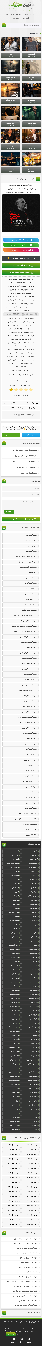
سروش (35, 986)
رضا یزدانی (15, 974)
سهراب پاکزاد (15, 990)
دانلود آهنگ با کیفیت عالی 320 (19, 265)
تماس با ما (13, 1321)
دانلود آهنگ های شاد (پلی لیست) (26, 637)
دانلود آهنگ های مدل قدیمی (28, 722)
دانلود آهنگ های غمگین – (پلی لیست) (25, 631)
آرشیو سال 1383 (13, 1173)
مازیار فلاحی (15, 1043)
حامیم (17, 941)
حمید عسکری (15, 957)
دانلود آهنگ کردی (31, 771)
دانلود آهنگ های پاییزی (29, 658)
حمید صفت (34, 957)
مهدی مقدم (34, 1097)
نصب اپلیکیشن (34, 1321)
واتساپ (13, 1342)
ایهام (17, 908)
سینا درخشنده (14, 994)
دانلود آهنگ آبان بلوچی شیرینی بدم (25, 462)
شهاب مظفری (33, 1007)
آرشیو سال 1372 (32, 1149)
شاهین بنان (15, 998)
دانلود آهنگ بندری (31, 755)
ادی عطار (35, 875)
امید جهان (34, 884)
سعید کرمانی (34, 990)
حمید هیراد (34, 961)
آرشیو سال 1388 (32, 1187)
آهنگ (28, 403)
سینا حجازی (34, 994)
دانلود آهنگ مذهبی (31, 744)
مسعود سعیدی (33, 1080)
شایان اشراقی (33, 1002)
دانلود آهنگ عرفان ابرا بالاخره (28, 1277)
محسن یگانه (15, 1064)
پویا (17, 925)
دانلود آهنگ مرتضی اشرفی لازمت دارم (25, 1286)
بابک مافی (34, 916)
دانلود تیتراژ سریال (31, 599)
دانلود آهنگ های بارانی (29, 669)
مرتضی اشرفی (33, 1076)
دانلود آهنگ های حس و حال (28, 690)
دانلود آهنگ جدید (30, 14)
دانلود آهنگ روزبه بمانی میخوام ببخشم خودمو (22, 1281)
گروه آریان (34, 1043)
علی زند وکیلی (33, 1015)
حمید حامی (15, 953)
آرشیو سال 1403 (13, 1220)
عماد (36, 1031)
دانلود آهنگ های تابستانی (28, 653)
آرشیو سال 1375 (13, 1154)
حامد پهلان (34, 937)
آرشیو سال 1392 (32, 1196)
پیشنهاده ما (10, 14)
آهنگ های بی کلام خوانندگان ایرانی (26, 819)
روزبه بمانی (15, 978)
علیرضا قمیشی (33, 1027)
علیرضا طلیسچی (33, 1023)
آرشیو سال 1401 (13, 1215)
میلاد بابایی (15, 1105)
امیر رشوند (15, 892)
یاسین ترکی (34, 1129)
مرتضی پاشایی (14, 1076)
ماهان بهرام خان (14, 1047)
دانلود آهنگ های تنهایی (29, 701)
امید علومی (15, 888)
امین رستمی (34, 904)
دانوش (16, 961)
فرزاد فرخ (35, 1035)
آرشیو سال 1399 (13, 1210)
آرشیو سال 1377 (13, 1159)
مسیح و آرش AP (33, 1084)
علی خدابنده (15, 1011)
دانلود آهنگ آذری (31, 749)
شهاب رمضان (15, 1002)
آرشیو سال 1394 (32, 1201)
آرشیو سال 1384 (32, 1178)
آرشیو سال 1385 (13, 1178)
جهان (36, 933)
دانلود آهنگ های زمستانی (29, 664)
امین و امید (34, 908)
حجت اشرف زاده (14, 945)
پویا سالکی (15, 929)
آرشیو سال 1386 (32, 1182)
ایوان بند (35, 912)
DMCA (6, 1321)
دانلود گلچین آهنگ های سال (28, 562)
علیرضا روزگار (15, 1019)
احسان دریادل (33, 867)
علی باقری (34, 1011)
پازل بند (35, 925)
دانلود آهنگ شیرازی (30, 787)
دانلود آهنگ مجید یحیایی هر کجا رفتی (25, 1291)
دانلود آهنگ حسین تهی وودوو (28, 1267)
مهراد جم (16, 1101)
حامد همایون (33, 941)
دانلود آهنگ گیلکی (31, 776)
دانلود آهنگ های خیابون (29, 728)
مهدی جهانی (15, 1093)
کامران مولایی (33, 1039)
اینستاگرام (21, 1342)
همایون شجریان (14, 1121)
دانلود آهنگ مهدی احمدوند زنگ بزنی (25, 450)
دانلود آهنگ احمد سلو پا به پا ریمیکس (25, 1296)
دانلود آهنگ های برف (30, 674)
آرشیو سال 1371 (13, 1145)
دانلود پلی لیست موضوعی (29, 610)
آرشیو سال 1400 (32, 1215)
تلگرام (29, 1342)
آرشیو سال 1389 (13, 1187)
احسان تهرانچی (33, 863)
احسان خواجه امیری (13, 863)
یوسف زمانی (15, 1129)
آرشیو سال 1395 (13, 1201)
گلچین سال (25, 18)
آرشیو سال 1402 (32, 1220)
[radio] (31, 390)
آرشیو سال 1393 (13, 1196)
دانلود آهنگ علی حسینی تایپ (28, 1272)
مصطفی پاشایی (14, 1084)
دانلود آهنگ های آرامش (29, 712)
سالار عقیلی (34, 982)
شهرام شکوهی (14, 1007)
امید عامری (34, 888)
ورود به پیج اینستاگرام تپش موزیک (20, 250)
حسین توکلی (33, 949)
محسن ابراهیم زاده (31, 1060)
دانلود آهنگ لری (32, 792)
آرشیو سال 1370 (32, 1145)
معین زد (16, 1088)
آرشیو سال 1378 (32, 1163)
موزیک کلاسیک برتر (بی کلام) (28, 814)
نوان (36, 1117)
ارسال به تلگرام (31, 435)
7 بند (17, 851)
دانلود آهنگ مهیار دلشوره (28, 473)
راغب (36, 966)
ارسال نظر (9, 511)
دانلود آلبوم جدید (31, 540)
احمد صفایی (34, 871)
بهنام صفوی (34, 920)
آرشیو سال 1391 (13, 1192)
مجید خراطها (15, 1052)
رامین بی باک (15, 966)
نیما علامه (16, 1117)
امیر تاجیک (34, 892)
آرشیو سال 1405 (13, 1224)
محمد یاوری (15, 1068)
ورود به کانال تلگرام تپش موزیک (19, 240)
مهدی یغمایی (33, 1101)
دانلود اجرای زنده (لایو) (30, 605)
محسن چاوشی (14, 1060)
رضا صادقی (15, 970)
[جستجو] (4, 25)
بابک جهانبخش (14, 912)
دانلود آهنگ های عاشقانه (29, 642)
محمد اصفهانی (33, 1068)
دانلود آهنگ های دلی (30, 578)
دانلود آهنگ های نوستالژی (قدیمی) (26, 556)
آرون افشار (15, 855)
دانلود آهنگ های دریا (30, 680)
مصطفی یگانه (33, 1088)
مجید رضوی (34, 1056)
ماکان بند (35, 1047)
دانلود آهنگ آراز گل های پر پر (28, 1300)
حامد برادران (15, 933)
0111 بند (35, 851)
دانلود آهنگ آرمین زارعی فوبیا (27, 467)
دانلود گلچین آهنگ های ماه (28, 567)
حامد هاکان (15, 937)
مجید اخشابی (33, 1052)
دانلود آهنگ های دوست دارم (27, 717)
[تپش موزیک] (21, 6)
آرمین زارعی (34, 855)
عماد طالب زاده (14, 1031)
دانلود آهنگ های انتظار (29, 685)
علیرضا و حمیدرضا (13, 1027)
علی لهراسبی (34, 1019)
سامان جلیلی (15, 982)
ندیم (17, 1113)
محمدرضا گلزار (33, 1072)
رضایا (36, 978)
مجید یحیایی (15, 1056)
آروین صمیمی (33, 859)
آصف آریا (16, 859)
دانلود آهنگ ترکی (31, 765)
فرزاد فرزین (15, 1035)
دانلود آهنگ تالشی (31, 797)
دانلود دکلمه (33, 573)
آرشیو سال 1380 (32, 1168)
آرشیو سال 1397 (13, 1206)
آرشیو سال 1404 (32, 1224)
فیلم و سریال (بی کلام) (30, 824)
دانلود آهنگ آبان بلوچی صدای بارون (26, 1305)
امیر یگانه (16, 900)
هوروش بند (34, 1125)
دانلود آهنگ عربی (31, 803)
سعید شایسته (14, 986)
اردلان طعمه (15, 875)
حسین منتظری (14, 949)
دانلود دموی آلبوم (31, 589)
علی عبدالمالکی (14, 1015)
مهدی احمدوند (33, 1093)
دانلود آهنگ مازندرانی (30, 781)
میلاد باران (34, 1109)
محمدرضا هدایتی (14, 1072)
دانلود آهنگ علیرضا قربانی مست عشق (24, 179)
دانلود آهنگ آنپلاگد (31, 583)
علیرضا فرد (15, 1023)
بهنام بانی (15, 916)
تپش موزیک (34, 403)
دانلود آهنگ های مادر (30, 733)
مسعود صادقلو (14, 1080)
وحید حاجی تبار (14, 1125)
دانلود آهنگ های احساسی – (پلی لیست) (24, 626)
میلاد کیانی (15, 1109)
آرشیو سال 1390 (32, 1192)
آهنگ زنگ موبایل (31, 835)
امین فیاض (15, 904)
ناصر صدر (35, 1113)
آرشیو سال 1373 (13, 1149)
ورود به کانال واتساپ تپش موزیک (19, 245)
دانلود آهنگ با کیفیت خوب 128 (19, 272)
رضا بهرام (35, 970)
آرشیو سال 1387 (13, 1182)
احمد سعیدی (15, 867)
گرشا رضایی (15, 1039)
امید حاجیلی (15, 884)
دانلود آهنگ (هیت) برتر (29, 551)
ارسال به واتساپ (11, 435)
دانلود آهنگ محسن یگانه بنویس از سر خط (24, 1243)
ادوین (17, 871)
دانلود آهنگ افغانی (31, 808)
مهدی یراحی (15, 1097)
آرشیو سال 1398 (32, 1210)
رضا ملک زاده (33, 974)
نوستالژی (19, 14)
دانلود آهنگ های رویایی (29, 706)
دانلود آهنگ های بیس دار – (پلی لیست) (24, 621)
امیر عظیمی (15, 896)
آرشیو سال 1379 (13, 1163)
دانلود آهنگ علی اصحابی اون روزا (26, 456)
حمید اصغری (34, 953)
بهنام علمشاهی (14, 920)
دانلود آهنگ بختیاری (30, 760)
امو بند (17, 880)
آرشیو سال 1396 (32, 1206)
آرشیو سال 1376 (32, 1159)
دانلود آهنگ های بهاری (29, 648)
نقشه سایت (23, 1321)
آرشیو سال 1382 (32, 1173)
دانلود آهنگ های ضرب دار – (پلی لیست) (24, 615)
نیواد (36, 1121)
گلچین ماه (16, 18)
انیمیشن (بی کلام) (31, 829)
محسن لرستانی (33, 1064)
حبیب (36, 945)
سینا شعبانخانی (33, 998)
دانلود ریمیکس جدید (30, 546)
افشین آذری (34, 880)
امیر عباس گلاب (33, 896)
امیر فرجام (34, 900)
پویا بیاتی (34, 929)
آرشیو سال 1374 (32, 1154)
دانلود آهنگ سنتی (31, 594)
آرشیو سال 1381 (13, 1168)
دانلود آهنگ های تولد (30, 739)
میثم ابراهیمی (33, 1105)
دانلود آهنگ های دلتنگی (29, 696)
